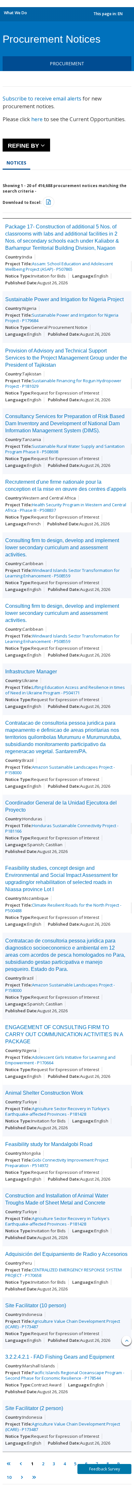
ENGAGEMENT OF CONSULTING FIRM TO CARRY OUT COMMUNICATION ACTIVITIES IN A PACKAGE (64, 1034)
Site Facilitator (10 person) (35, 1305)
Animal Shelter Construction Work (44, 1093)
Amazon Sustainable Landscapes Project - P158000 (60, 769)
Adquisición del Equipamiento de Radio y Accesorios (66, 1254)
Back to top (126, 1340)
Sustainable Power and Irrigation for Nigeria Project (64, 299)
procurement (67, 63)
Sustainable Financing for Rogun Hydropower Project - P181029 (63, 383)
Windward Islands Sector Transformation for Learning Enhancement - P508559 (62, 573)
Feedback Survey (104, 1469)
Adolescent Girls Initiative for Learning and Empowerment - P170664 (60, 1060)
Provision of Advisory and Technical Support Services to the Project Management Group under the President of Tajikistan (66, 358)
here (37, 119)
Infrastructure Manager (31, 671)
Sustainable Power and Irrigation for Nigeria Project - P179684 (61, 317)
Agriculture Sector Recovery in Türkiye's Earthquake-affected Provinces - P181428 (57, 1111)
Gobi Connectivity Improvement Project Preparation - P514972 (56, 1162)
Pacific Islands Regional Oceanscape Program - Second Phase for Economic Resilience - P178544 (64, 1375)
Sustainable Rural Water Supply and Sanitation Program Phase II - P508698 (65, 449)
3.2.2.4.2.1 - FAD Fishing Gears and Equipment (59, 1357)
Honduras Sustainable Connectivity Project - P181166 (61, 828)
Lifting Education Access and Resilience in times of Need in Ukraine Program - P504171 (65, 690)
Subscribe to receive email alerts (42, 98)
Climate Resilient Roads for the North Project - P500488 (63, 907)
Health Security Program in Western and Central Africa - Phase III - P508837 (65, 507)
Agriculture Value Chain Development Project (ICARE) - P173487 (62, 1324)
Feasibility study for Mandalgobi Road (48, 1144)
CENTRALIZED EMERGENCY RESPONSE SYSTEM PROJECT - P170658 (63, 1272)
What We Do (15, 13)
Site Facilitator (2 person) (34, 1408)
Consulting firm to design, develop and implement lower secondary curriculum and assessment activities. (62, 547)
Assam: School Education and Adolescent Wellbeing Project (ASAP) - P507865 (59, 266)
